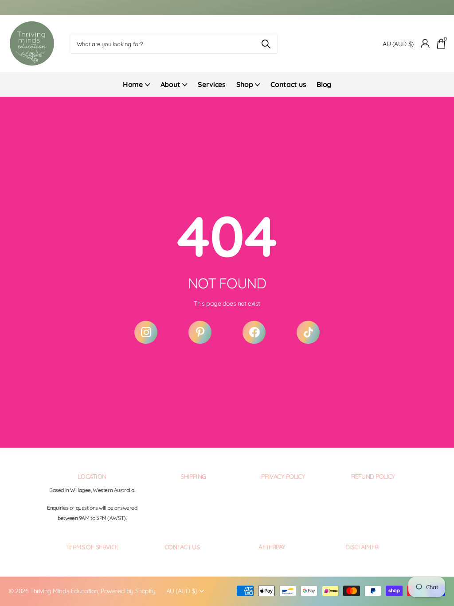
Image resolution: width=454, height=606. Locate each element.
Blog (324, 84)
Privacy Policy (283, 476)
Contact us (288, 84)
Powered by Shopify (128, 591)
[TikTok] (308, 332)
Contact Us (182, 547)
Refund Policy (373, 476)
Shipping (193, 476)
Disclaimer (361, 547)
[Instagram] (145, 332)
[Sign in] (425, 44)
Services (211, 84)
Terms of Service (92, 547)
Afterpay (272, 547)
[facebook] (254, 332)
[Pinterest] (199, 332)
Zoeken (266, 44)
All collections (136, 89)
